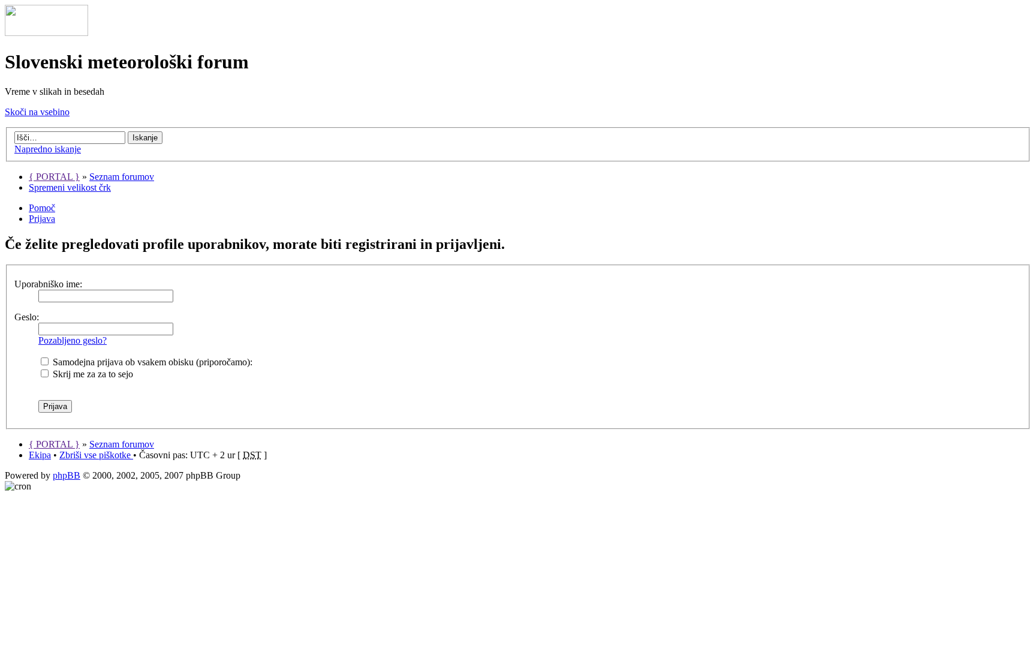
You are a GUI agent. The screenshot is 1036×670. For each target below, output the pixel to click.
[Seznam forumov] (46, 33)
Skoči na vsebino (37, 112)
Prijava (42, 219)
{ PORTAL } (54, 177)
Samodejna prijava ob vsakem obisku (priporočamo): (151, 362)
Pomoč (42, 208)
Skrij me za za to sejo (91, 374)
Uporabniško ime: (48, 284)
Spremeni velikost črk (70, 187)
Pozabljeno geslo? (72, 340)
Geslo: (26, 317)
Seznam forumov (121, 177)
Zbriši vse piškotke (96, 455)
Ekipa (40, 455)
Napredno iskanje (47, 149)
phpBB (66, 475)
